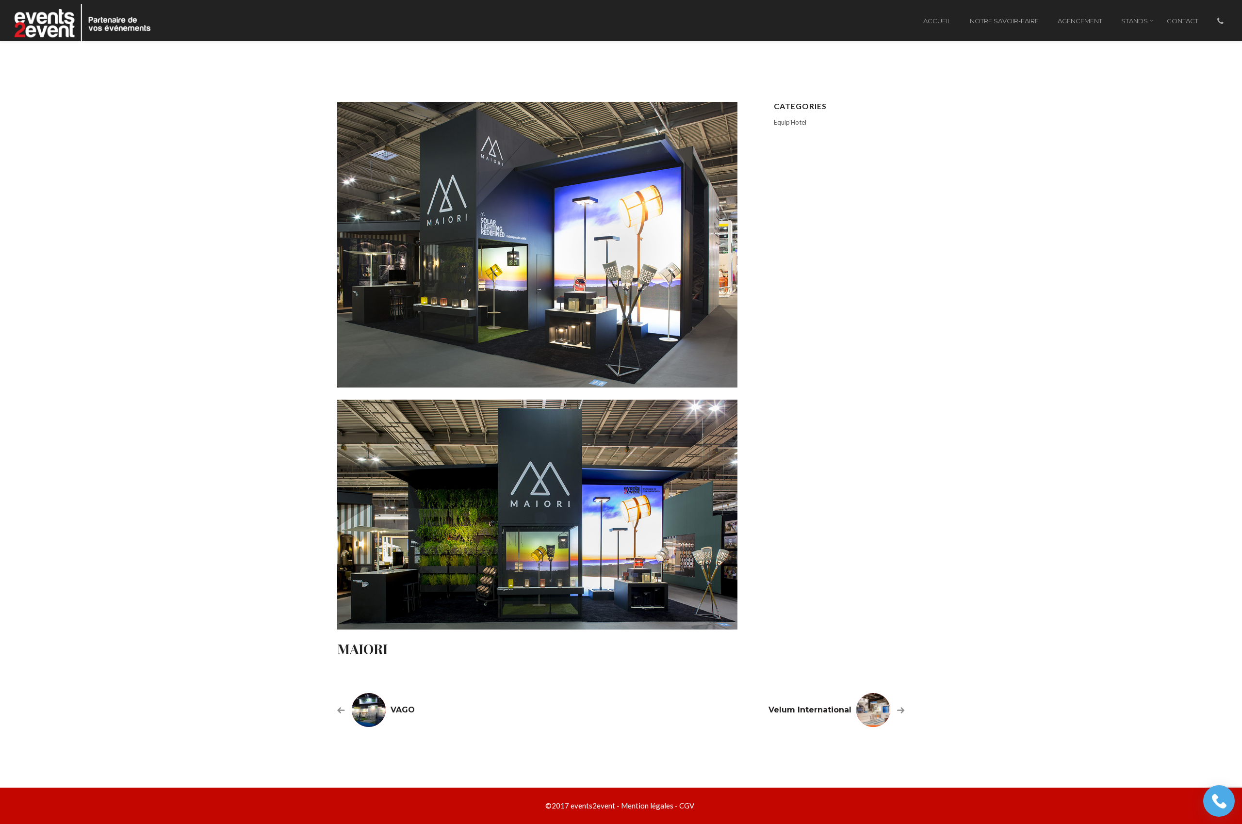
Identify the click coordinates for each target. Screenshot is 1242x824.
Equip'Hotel (790, 122)
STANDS (1134, 21)
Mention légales (647, 805)
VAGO (403, 709)
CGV (686, 805)
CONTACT (1182, 21)
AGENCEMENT (1080, 21)
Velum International (809, 709)
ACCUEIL (937, 21)
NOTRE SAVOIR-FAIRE (1004, 21)
